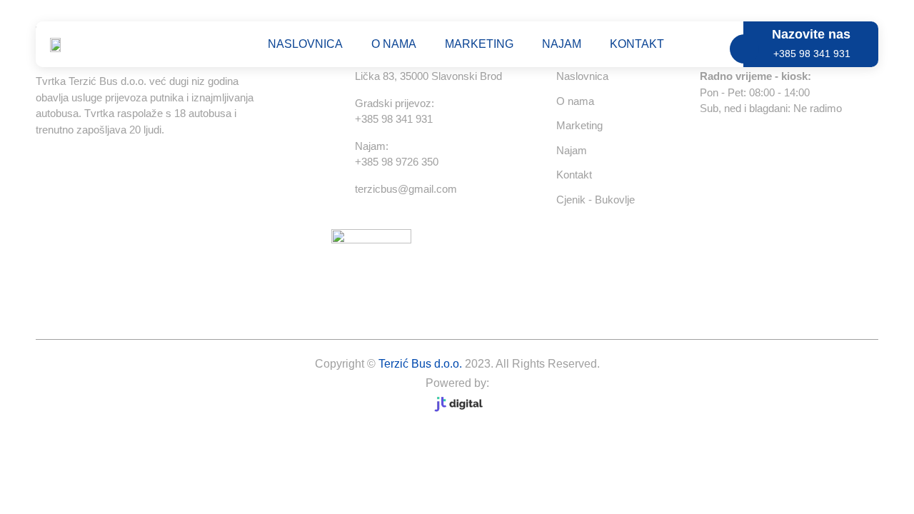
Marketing (479, 44)
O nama (393, 44)
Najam (561, 44)
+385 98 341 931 (811, 53)
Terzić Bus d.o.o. (420, 364)
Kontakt (637, 44)
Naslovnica (305, 44)
